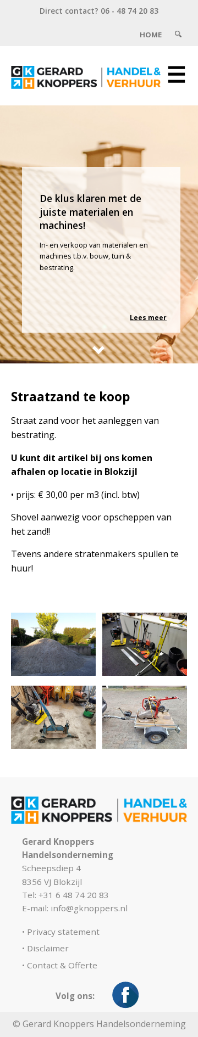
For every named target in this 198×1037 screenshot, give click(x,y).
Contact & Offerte (62, 965)
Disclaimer (48, 948)
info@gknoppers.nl (89, 908)
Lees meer (148, 317)
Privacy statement (63, 931)
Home (151, 35)
